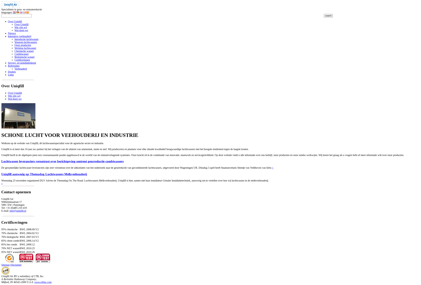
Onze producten (22, 45)
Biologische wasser (24, 57)
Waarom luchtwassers (25, 42)
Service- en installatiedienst (22, 62)
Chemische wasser (24, 51)
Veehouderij (20, 68)
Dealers (12, 71)
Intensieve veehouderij (19, 36)
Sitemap (5, 264)
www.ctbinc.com (43, 282)
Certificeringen (22, 60)
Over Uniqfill (15, 21)
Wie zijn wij (20, 27)
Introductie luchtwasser (26, 39)
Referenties (14, 65)
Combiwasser (21, 54)
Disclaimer (16, 264)
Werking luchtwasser (25, 48)
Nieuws (12, 33)
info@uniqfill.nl (18, 210)
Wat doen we (21, 30)
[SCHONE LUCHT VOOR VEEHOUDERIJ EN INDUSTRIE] (18, 127)
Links (11, 74)
